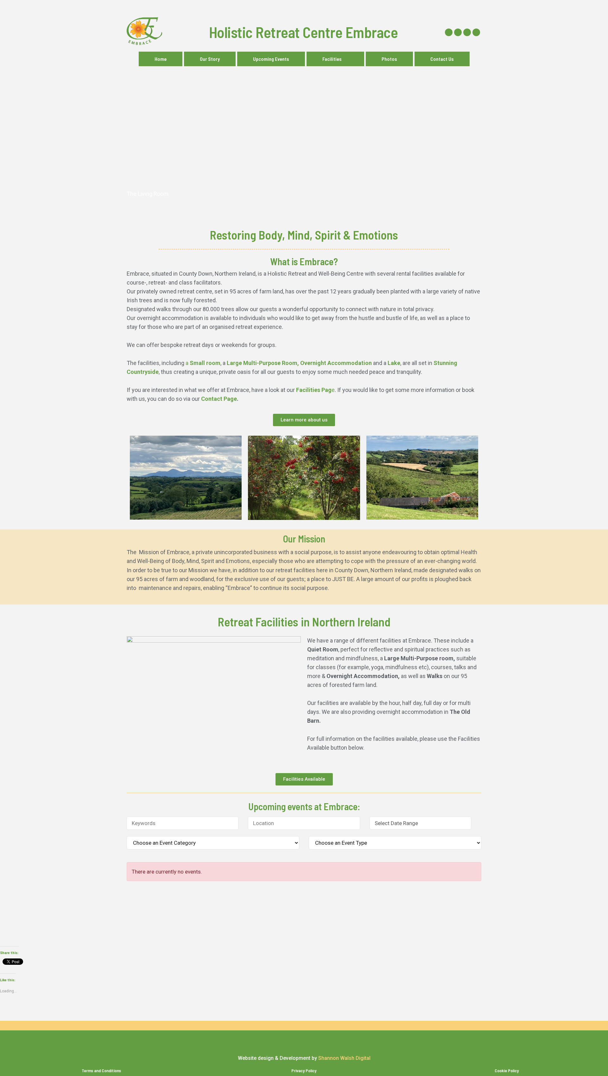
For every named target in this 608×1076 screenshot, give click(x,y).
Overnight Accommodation (336, 363)
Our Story (210, 59)
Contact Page (219, 398)
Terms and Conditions (101, 1070)
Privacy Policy (303, 1070)
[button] (335, 59)
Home (161, 59)
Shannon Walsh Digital (344, 1058)
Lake (394, 363)
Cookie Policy (507, 1070)
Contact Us (442, 59)
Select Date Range (396, 823)
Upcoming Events (271, 59)
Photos (389, 59)
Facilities (332, 59)
